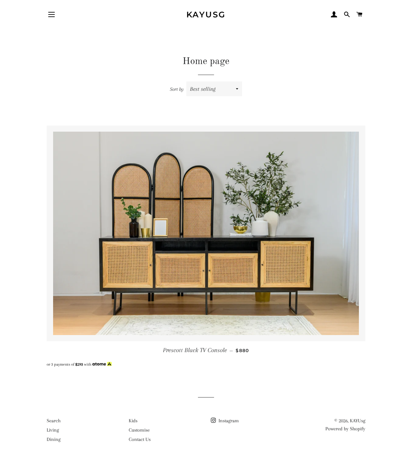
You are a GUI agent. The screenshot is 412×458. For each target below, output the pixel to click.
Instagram (228, 421)
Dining (54, 439)
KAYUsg (206, 14)
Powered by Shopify (345, 429)
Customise (139, 430)
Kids (133, 421)
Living (53, 430)
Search (54, 421)
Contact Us (140, 439)
